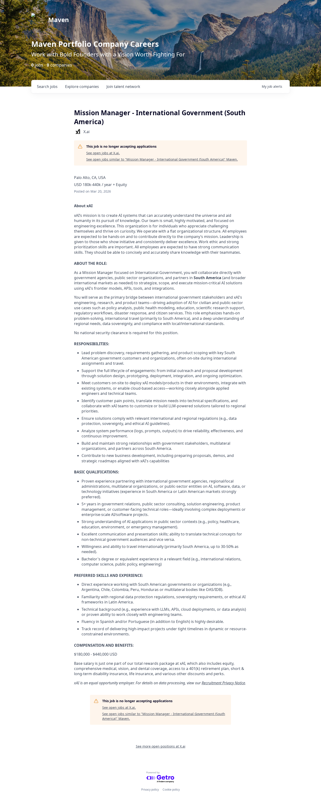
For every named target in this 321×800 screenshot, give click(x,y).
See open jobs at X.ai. (103, 153)
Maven (58, 20)
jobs (47, 86)
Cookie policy (171, 790)
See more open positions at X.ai (160, 746)
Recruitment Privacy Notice (223, 682)
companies (82, 86)
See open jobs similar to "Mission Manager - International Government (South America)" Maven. (162, 159)
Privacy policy (150, 790)
